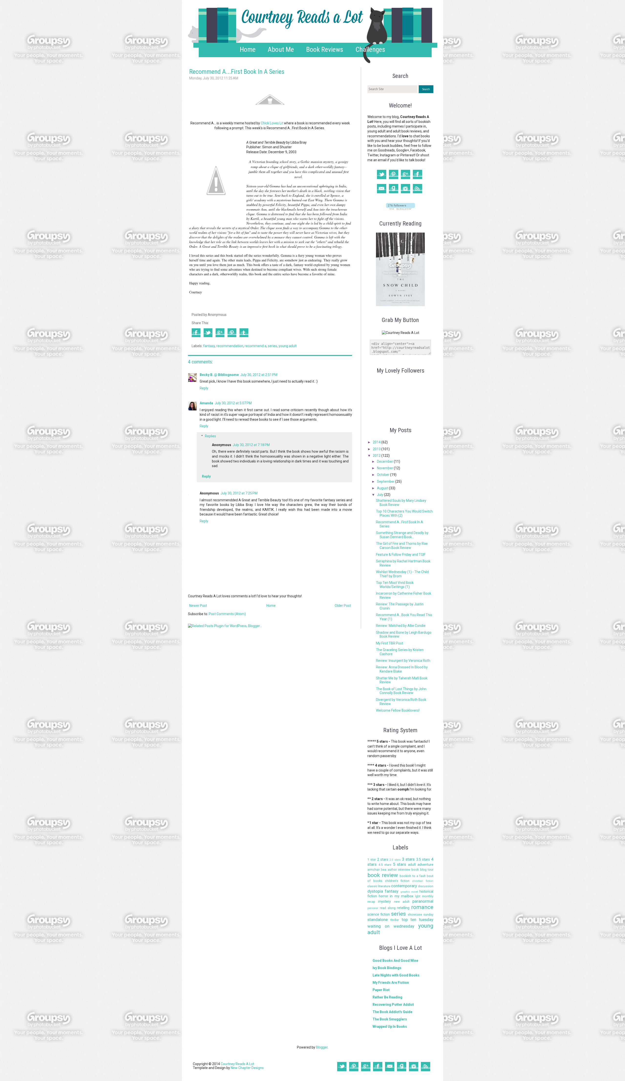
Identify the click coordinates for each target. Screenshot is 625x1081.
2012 (377, 456)
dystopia (375, 891)
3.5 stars (423, 859)
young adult (288, 346)
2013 (377, 449)
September (386, 481)
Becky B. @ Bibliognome (219, 375)
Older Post (343, 606)
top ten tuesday (418, 919)
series (272, 346)
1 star (371, 859)
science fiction (378, 914)
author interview (399, 869)
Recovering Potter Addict (393, 1004)
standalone (377, 919)
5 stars (399, 864)
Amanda (206, 403)
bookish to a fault (413, 876)
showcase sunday (420, 914)
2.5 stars (394, 859)
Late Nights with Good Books (396, 975)
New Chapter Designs (247, 1068)
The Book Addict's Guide (392, 1012)
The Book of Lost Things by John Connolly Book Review (401, 691)
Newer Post (198, 606)
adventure (425, 865)
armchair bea (376, 869)
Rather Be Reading (387, 997)
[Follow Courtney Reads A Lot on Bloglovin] (400, 208)
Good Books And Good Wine (395, 961)
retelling (403, 908)
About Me (281, 49)
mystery (384, 901)
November (385, 468)
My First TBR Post (389, 643)
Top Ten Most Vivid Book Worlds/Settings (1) (395, 585)
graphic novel (409, 891)
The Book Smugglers (390, 1019)
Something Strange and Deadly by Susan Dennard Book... (402, 535)
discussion (425, 886)
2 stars (382, 859)
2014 (377, 442)
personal (372, 908)
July (380, 495)
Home (248, 49)
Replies (210, 436)
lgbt (417, 896)
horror (383, 896)
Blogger (322, 1047)
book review (382, 875)
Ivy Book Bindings (387, 968)
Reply (204, 388)
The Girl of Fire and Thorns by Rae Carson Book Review (402, 546)
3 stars (408, 859)
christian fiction (422, 881)
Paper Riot (381, 990)
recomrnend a (255, 346)
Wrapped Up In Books (390, 1026)
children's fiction (397, 881)
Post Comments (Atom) (227, 614)
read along (388, 908)
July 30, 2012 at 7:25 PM (239, 493)
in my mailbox (401, 896)
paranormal (422, 901)
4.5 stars (384, 865)
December (385, 461)
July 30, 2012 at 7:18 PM (251, 445)
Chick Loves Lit (272, 123)
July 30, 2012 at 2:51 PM (258, 375)
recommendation (229, 346)
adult (412, 865)
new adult (401, 901)
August (383, 488)
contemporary (404, 885)
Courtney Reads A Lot (237, 1064)
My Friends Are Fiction (391, 983)
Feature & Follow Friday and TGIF (401, 555)
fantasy (209, 346)
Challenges (370, 49)
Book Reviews (324, 49)
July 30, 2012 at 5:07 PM (233, 403)
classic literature (378, 886)
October (383, 475)
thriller (394, 920)
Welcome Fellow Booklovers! (397, 710)
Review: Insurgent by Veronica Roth (403, 661)
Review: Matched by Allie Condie (401, 626)
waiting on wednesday (390, 926)
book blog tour (422, 869)
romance (422, 907)
